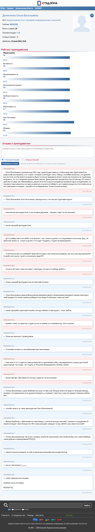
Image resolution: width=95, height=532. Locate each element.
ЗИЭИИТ (38, 8)
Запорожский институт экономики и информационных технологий (33, 20)
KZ (54, 519)
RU (36, 519)
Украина (10, 8)
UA (48, 519)
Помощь (30, 515)
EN (42, 519)
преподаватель (17, 509)
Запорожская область (24, 8)
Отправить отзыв (10, 164)
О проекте (5, 515)
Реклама (69, 515)
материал (26, 509)
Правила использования (56, 528)
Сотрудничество (18, 515)
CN (60, 519)
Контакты (40, 515)
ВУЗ (10, 509)
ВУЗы (3, 8)
